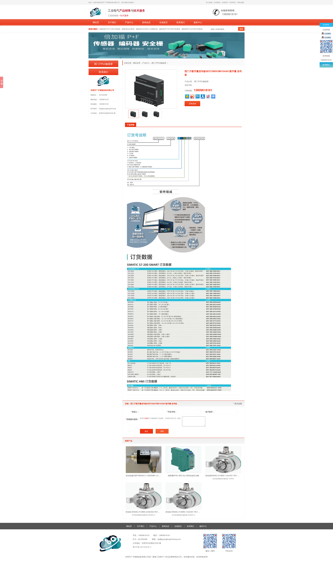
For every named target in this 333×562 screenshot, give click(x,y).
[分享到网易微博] (207, 96)
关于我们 (112, 22)
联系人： (135, 411)
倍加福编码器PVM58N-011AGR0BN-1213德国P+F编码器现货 (144, 475)
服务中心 (198, 22)
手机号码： (172, 411)
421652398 (103, 95)
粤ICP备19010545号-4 (142, 547)
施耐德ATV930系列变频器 (169, 29)
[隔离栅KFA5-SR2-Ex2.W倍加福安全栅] (183, 459)
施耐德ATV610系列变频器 (109, 29)
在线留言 (225, 2)
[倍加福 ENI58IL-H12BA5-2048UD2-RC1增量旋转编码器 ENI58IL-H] (144, 495)
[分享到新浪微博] (192, 96)
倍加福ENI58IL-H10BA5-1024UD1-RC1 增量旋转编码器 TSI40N (223, 475)
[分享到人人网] (202, 96)
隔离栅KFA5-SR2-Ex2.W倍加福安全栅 (183, 475)
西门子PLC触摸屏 (159, 63)
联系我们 (233, 2)
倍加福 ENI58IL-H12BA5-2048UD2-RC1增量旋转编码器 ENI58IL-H (144, 511)
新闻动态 (146, 22)
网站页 (96, 22)
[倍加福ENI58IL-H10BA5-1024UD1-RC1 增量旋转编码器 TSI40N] (223, 459)
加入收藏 (209, 2)
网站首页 (136, 63)
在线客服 (217, 2)
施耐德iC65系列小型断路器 (147, 29)
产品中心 (129, 22)
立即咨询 (192, 103)
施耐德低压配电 (128, 29)
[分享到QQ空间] (187, 96)
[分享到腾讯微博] (197, 96)
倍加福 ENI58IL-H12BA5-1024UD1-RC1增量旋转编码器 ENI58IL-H (183, 511)
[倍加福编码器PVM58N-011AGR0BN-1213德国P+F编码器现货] (144, 459)
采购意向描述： (132, 419)
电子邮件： (209, 411)
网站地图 (241, 2)
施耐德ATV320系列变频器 (192, 29)
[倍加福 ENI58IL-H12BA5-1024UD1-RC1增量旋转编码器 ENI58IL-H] (183, 495)
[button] (126, 114)
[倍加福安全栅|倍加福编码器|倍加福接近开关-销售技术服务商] (95, 11)
